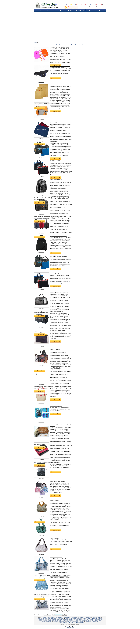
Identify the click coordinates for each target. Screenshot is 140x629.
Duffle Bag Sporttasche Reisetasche (59, 292)
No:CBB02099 (41, 214)
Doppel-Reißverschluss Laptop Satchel (59, 198)
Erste (45, 614)
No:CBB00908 (41, 610)
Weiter (57, 614)
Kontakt (101, 10)
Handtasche (79, 618)
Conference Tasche (67, 617)
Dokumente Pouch (54, 84)
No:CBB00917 (41, 554)
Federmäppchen (54, 618)
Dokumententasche (75, 617)
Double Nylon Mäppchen (56, 406)
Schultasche (59, 620)
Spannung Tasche (78, 620)
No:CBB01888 (41, 308)
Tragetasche (90, 620)
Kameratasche (94, 618)
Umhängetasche (49, 621)
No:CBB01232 (41, 440)
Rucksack (45, 620)
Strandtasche (84, 620)
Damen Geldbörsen (54, 443)
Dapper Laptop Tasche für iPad (57, 481)
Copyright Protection (70, 627)
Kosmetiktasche (48, 619)
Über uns (49, 10)
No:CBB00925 (41, 516)
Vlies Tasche (56, 621)
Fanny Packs (47, 618)
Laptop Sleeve (59, 619)
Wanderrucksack (62, 621)
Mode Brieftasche (79, 619)
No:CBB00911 (41, 592)
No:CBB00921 (41, 535)
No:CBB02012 (41, 270)
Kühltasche (54, 619)
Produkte (60, 10)
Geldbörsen (68, 618)
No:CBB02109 (41, 195)
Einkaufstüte (95, 617)
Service (90, 10)
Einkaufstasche (88, 617)
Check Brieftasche (59, 617)
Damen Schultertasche (55, 368)
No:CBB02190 (41, 100)
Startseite (39, 10)
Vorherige (49, 614)
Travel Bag (96, 620)
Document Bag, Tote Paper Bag (57, 330)
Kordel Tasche (41, 619)
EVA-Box (99, 617)
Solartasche (71, 620)
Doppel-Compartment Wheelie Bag (58, 236)
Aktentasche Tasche (46, 617)
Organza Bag (91, 619)
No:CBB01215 (41, 478)
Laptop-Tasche (65, 619)
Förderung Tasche (61, 618)
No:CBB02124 (41, 176)
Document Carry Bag (55, 160)
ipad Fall (89, 618)
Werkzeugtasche (89, 621)
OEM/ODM (70, 10)
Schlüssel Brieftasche (52, 620)
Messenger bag (72, 619)
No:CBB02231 (41, 63)
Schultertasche (65, 620)
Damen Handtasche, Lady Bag (57, 387)
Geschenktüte (73, 618)
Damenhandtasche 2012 (56, 557)
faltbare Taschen (41, 618)
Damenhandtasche (54, 500)
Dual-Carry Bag (53, 141)
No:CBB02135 (41, 157)
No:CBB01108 (41, 497)
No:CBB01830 (41, 327)
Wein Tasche (82, 621)
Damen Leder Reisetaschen (56, 311)
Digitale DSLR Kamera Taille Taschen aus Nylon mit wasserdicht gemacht (60, 66)
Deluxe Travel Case (54, 217)
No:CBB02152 (41, 138)
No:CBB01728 (41, 384)
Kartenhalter (100, 618)
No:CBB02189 (41, 119)
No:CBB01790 (41, 346)
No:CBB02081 (41, 233)
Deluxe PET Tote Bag (55, 349)
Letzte (61, 614)
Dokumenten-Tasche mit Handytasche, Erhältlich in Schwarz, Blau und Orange (59, 104)
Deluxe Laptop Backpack (56, 179)
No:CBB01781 (41, 365)
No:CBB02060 (41, 252)
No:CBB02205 (41, 82)
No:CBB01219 (41, 459)
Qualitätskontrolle (80, 10)
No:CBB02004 (41, 289)
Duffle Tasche (82, 617)
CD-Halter (53, 617)
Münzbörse (86, 619)
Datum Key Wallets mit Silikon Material (59, 47)
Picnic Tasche (97, 619)
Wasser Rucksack (75, 621)
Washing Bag (68, 621)
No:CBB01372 (41, 422)
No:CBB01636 (41, 403)
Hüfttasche (85, 618)
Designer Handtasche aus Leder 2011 (59, 576)
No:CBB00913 (41, 573)
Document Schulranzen (55, 122)
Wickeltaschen (95, 621)
